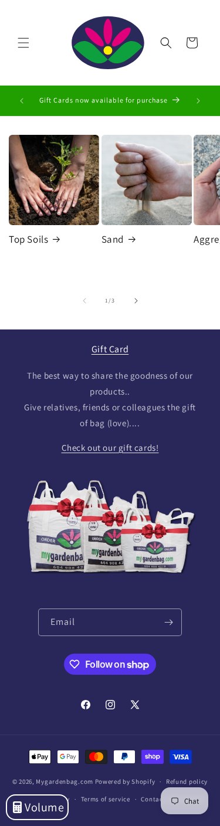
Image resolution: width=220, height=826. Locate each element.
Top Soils (28, 239)
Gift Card (110, 349)
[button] (23, 43)
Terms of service (105, 799)
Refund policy (187, 781)
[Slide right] (136, 301)
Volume (45, 807)
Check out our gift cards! (110, 447)
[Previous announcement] (22, 101)
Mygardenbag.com (64, 781)
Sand (112, 239)
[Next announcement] (198, 101)
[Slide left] (84, 301)
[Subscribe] (168, 622)
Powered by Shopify (125, 781)
